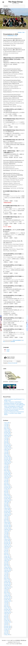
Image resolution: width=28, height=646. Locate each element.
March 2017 (6, 554)
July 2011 (6, 623)
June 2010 (6, 631)
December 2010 (7, 626)
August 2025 (6, 436)
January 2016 (7, 567)
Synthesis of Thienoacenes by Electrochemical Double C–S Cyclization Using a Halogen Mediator (14, 413)
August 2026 (6, 422)
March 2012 (6, 619)
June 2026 (6, 425)
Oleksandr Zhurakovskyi (12, 363)
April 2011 (6, 624)
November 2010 (7, 627)
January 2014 (7, 595)
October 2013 (7, 599)
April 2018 (6, 536)
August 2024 (6, 449)
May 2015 (6, 575)
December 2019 (7, 511)
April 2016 (6, 564)
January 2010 (7, 634)
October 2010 (7, 629)
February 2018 (7, 539)
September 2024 (7, 448)
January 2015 (7, 581)
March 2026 (6, 428)
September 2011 (7, 622)
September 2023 (7, 462)
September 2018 (7, 529)
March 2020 (6, 506)
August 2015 (6, 571)
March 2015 (6, 578)
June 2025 (6, 439)
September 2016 (7, 558)
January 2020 (7, 509)
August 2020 (6, 501)
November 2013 (7, 598)
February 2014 (7, 593)
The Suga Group (15, 2)
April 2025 (6, 442)
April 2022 (6, 483)
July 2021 (6, 490)
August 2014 (6, 588)
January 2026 (7, 431)
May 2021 (6, 491)
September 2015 (7, 570)
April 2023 (6, 469)
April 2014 (6, 591)
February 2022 (7, 485)
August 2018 (6, 530)
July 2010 (6, 630)
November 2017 (7, 543)
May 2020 (6, 504)
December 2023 (7, 457)
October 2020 (7, 498)
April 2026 (6, 427)
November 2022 (7, 473)
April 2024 (6, 453)
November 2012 (7, 609)
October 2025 (7, 434)
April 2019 (6, 519)
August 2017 (6, 547)
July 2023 (6, 464)
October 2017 (7, 544)
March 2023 (6, 470)
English (8, 349)
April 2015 (6, 577)
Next (23, 32)
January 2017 (7, 556)
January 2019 (7, 523)
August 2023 (6, 463)
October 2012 (7, 610)
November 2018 (7, 526)
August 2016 (6, 560)
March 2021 (6, 494)
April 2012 (6, 617)
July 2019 (6, 516)
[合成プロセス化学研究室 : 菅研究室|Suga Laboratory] (14, 18)
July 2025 (6, 438)
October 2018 (7, 528)
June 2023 (6, 466)
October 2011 (7, 620)
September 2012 (7, 612)
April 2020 (6, 505)
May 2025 (6, 441)
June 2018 (6, 533)
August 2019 (6, 515)
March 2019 (6, 521)
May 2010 (6, 633)
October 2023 (7, 460)
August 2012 (6, 613)
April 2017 (6, 553)
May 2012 (6, 616)
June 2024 (6, 452)
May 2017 (6, 551)
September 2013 (7, 601)
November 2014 (7, 584)
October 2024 (7, 446)
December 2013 (7, 596)
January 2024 (7, 456)
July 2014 (6, 589)
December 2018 (7, 525)
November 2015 (7, 568)
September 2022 (7, 476)
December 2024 (7, 445)
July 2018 (6, 532)
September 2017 (7, 546)
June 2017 (6, 550)
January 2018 (7, 540)
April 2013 (6, 605)
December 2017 (7, 542)
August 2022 (6, 477)
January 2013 (7, 608)
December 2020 (7, 497)
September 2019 (7, 514)
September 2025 (7, 435)
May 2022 (6, 481)
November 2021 (7, 487)
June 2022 (6, 480)
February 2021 (7, 495)
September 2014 (7, 587)
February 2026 (7, 429)
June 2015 (6, 574)
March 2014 (6, 592)
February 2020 (7, 508)
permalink (13, 341)
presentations (18, 340)
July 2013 (6, 602)
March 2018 (6, 537)
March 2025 (6, 443)
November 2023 (7, 459)
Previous (19, 32)
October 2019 (7, 512)
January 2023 (7, 471)
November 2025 (7, 432)
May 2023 (6, 467)
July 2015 (6, 572)
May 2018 (6, 535)
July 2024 (6, 450)
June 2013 (6, 603)
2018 (14, 340)
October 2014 (7, 585)
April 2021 (6, 492)
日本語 (7, 351)
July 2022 (6, 478)
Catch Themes (19, 643)
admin (16, 35)
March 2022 (6, 484)
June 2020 (6, 502)
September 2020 (7, 500)
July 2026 (6, 424)
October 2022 (7, 474)
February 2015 (7, 579)
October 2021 (7, 488)
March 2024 (6, 455)
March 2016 (6, 565)
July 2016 (6, 561)
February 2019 (7, 522)
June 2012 (6, 615)
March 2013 (6, 606)
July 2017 (6, 549)
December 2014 (7, 582)
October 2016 (7, 557)
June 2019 (6, 518)
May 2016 (6, 563)
